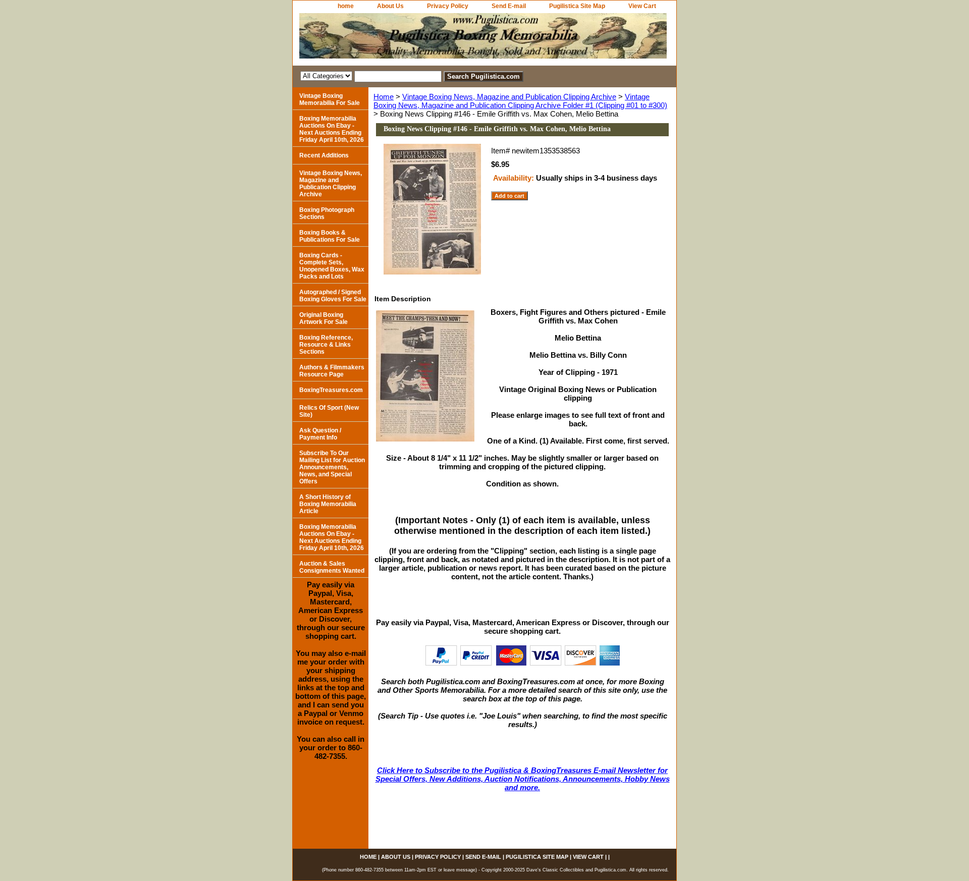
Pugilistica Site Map (577, 6)
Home (383, 96)
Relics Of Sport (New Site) (329, 411)
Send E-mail (509, 6)
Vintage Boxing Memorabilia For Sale (329, 99)
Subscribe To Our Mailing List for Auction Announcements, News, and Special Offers (332, 467)
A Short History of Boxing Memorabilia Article (327, 504)
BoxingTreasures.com (331, 390)
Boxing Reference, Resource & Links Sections (326, 344)
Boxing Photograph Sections (326, 213)
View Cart (642, 6)
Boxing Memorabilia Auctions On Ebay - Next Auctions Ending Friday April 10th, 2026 (331, 129)
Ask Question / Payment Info (320, 434)
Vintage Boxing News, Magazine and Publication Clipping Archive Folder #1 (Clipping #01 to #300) (520, 100)
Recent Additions (324, 155)
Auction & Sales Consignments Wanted (331, 567)
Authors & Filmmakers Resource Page (331, 371)
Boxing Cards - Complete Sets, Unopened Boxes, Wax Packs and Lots (331, 266)
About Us (390, 6)
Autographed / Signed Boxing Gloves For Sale (332, 296)
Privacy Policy (447, 6)
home (346, 6)
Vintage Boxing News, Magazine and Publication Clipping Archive (509, 96)
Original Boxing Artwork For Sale (323, 318)
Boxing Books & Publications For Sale (329, 236)
